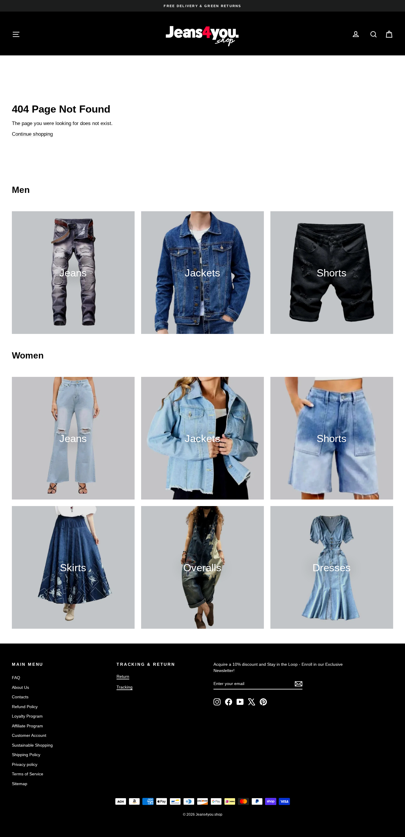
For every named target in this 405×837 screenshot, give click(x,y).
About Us (20, 687)
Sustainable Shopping (32, 745)
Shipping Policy (26, 754)
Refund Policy (25, 706)
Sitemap (19, 783)
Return (123, 676)
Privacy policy (24, 764)
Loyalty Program (27, 716)
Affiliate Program (27, 726)
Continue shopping (32, 134)
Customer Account (29, 735)
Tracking (125, 687)
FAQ (16, 677)
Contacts (20, 696)
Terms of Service (27, 774)
